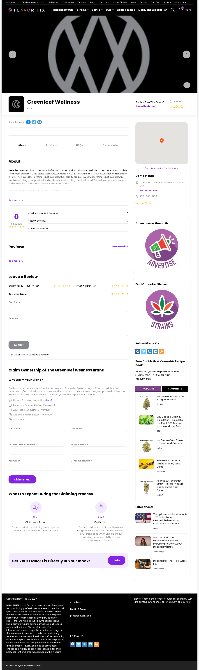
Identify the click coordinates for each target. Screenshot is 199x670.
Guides (143, 2)
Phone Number (79, 444)
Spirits (96, 10)
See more (14, 200)
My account (180, 2)
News (133, 2)
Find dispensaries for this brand (161, 168)
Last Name (77, 428)
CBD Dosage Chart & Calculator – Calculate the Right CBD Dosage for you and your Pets (170, 421)
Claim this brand (145, 106)
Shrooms (105, 2)
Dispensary (158, 551)
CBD (108, 10)
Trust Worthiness (86, 286)
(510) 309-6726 (96, 173)
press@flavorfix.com (81, 615)
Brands (93, 2)
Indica (159, 448)
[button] (12, 54)
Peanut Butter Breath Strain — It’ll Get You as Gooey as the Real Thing (170, 485)
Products (51, 145)
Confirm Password (81, 460)
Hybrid (159, 404)
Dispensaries (68, 2)
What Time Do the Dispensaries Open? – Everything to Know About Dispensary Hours (167, 542)
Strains (81, 10)
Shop (166, 2)
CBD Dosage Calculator (33, 2)
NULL (13, 177)
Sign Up (13, 354)
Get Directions (148, 190)
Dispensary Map (63, 10)
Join (116, 560)
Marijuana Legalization (152, 10)
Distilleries (53, 2)
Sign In (24, 354)
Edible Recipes (126, 10)
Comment (14, 318)
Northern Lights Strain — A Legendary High (170, 398)
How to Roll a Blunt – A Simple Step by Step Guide (169, 463)
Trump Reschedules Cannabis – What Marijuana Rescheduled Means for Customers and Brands (170, 519)
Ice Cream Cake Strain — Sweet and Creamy (170, 441)
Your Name (14, 302)
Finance (82, 2)
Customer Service (18, 294)
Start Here (10, 2)
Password (14, 460)
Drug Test (155, 2)
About (22, 145)
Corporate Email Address (23, 444)
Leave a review (119, 246)
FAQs (79, 145)
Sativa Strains (120, 2)
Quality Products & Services (24, 286)
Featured (161, 471)
